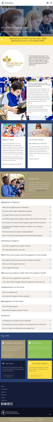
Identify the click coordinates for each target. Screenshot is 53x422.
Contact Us (4, 400)
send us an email (40, 190)
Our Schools (4, 389)
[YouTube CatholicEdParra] (11, 403)
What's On (4, 394)
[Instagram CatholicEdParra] (5, 403)
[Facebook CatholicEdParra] (2, 403)
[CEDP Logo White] (10, 412)
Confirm (40, 419)
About (2, 386)
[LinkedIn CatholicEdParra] (8, 403)
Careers (3, 397)
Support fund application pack (10, 164)
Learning (3, 392)
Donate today (33, 159)
